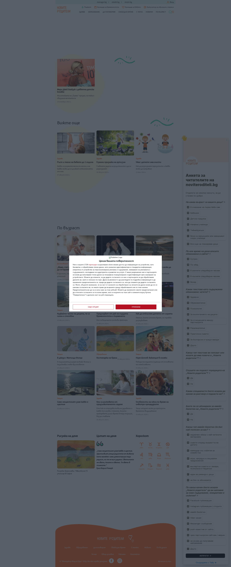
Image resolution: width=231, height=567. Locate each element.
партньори (93, 264)
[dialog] (115, 283)
